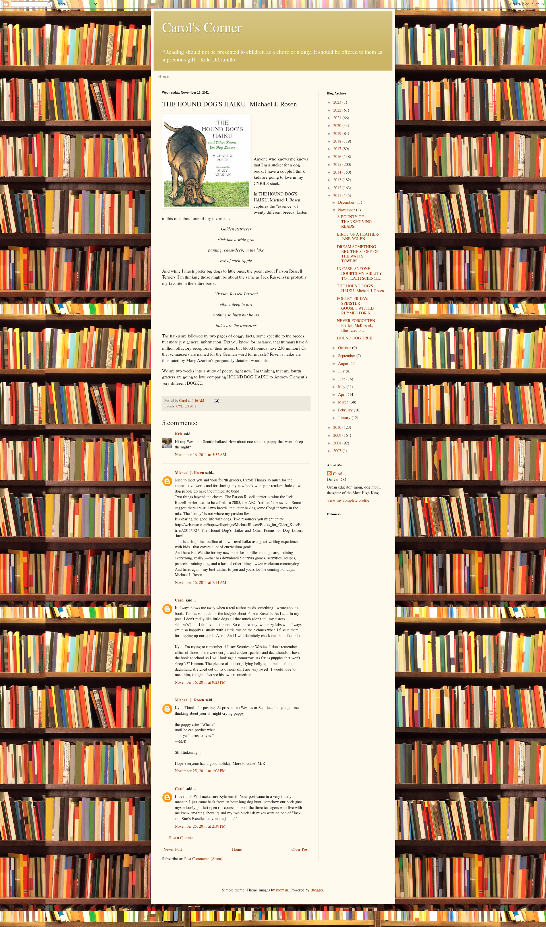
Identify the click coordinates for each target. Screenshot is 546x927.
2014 (337, 172)
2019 (337, 133)
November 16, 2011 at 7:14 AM (200, 582)
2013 (337, 179)
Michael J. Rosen (189, 472)
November (347, 210)
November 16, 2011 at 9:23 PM (200, 682)
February (346, 410)
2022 (337, 110)
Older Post (300, 849)
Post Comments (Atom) (203, 858)
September (347, 355)
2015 (337, 164)
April (343, 394)
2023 (337, 102)
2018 (337, 141)
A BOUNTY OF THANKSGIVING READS (354, 221)
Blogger (317, 890)
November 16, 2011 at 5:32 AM (200, 454)
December (346, 202)
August (344, 363)
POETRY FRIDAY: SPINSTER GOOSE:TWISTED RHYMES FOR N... (355, 305)
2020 (337, 125)
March (343, 402)
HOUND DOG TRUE (354, 338)
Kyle (179, 434)
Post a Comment (182, 837)
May (342, 386)
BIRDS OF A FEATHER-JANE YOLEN (358, 236)
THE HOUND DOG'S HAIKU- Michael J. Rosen (360, 288)
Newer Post (173, 849)
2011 (337, 195)
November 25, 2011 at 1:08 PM (200, 770)
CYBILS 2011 (186, 406)
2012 (337, 187)
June (342, 379)
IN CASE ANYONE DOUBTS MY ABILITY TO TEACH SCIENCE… (360, 273)
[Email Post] (216, 400)
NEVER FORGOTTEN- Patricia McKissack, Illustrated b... (357, 325)
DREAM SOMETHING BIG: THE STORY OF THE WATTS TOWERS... (358, 253)
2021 (337, 117)
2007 (337, 450)
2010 (337, 427)
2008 (337, 443)
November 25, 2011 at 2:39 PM (200, 826)
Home (163, 76)
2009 (337, 435)
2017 (337, 148)
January (344, 417)
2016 (337, 156)
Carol (180, 600)
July (342, 371)
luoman (282, 890)
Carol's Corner (202, 27)
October (345, 347)
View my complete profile (348, 500)
